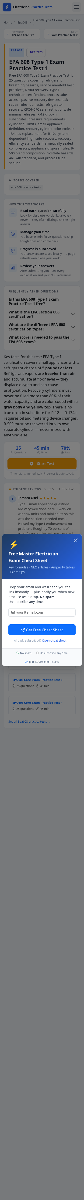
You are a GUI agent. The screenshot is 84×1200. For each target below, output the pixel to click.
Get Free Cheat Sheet (44, 629)
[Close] (75, 540)
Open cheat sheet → (56, 640)
